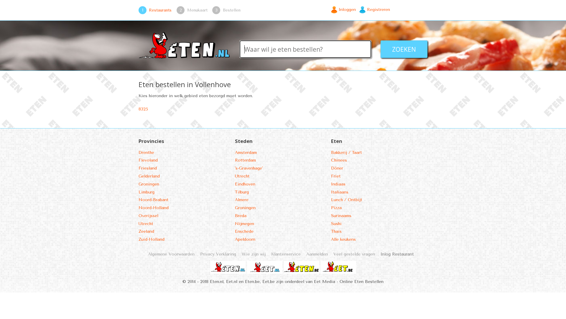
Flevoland (148, 160)
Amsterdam (246, 152)
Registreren (378, 9)
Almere (242, 199)
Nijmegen (244, 223)
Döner (337, 168)
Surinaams (341, 215)
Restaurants (160, 10)
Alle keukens (343, 239)
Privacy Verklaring (218, 254)
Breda (240, 215)
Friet (336, 176)
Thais (336, 231)
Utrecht (146, 223)
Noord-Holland (154, 207)
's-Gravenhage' (249, 168)
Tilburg (242, 192)
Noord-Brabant (154, 199)
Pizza (336, 207)
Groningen (149, 184)
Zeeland (146, 231)
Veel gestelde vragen (354, 254)
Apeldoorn (245, 239)
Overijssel (148, 215)
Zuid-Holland (151, 239)
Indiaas (338, 184)
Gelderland (149, 176)
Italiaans (339, 192)
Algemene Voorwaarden (171, 254)
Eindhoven (245, 184)
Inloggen (347, 9)
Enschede (244, 231)
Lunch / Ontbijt (346, 199)
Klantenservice (286, 254)
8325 (143, 109)
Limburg (146, 192)
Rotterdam (245, 160)
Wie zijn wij (254, 254)
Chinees (339, 160)
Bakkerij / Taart (346, 152)
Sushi (336, 223)
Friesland (148, 168)
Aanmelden (317, 254)
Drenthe (146, 152)
